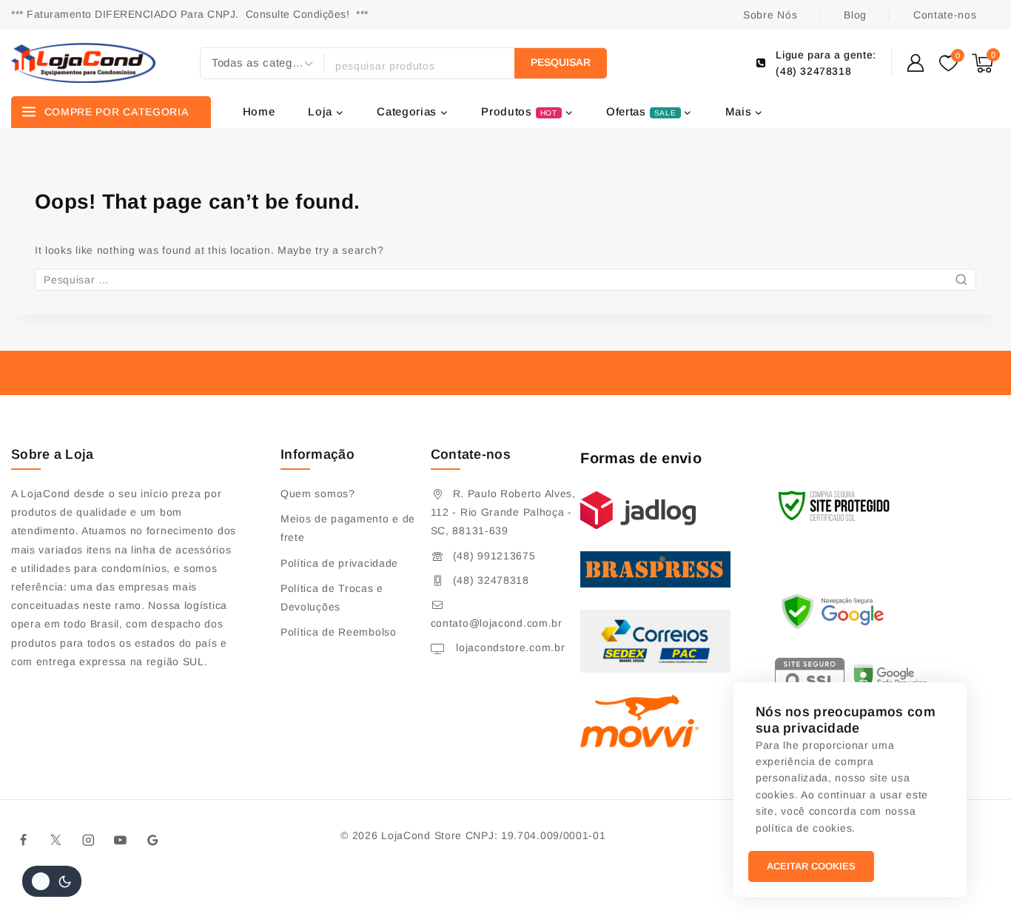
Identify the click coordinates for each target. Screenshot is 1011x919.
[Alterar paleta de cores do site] (51, 881)
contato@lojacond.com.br (496, 623)
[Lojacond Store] (83, 63)
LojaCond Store (421, 835)
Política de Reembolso (339, 632)
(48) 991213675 (494, 556)
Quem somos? (318, 493)
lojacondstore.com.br (509, 647)
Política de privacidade (339, 563)
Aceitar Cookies (811, 866)
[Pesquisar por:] (505, 280)
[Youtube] (120, 839)
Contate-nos (945, 15)
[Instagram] (88, 839)
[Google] (153, 839)
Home (259, 111)
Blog (855, 15)
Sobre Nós (770, 15)
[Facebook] (23, 839)
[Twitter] (56, 839)
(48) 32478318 (491, 580)
